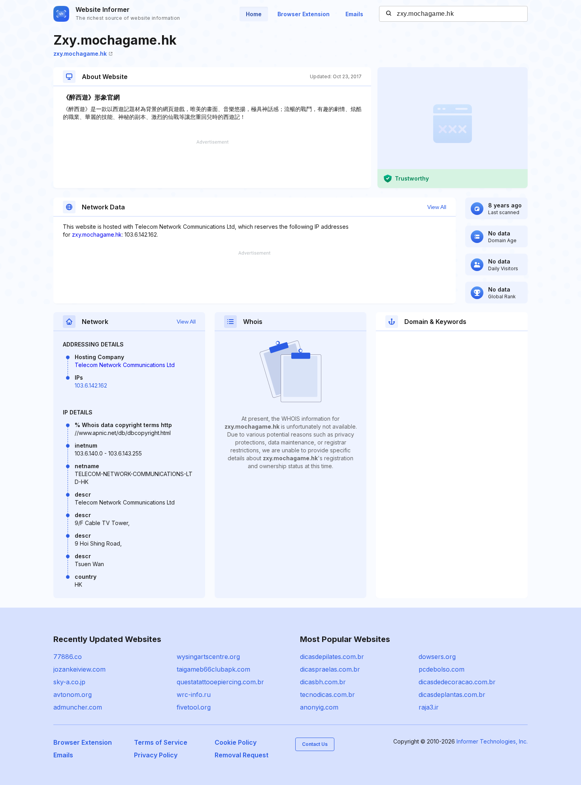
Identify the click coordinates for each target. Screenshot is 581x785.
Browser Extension (303, 14)
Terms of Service (160, 742)
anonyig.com (319, 707)
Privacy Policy (155, 755)
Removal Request (241, 755)
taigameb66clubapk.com (213, 669)
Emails (354, 14)
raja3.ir (429, 707)
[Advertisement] (212, 164)
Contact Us (315, 744)
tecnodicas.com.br (327, 694)
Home (254, 14)
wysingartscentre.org (208, 657)
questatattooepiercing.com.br (220, 682)
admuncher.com (77, 707)
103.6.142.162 (91, 385)
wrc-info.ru (194, 694)
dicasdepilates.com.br (332, 657)
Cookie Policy (236, 742)
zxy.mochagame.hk (80, 53)
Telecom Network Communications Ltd (125, 364)
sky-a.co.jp (69, 682)
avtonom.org (72, 694)
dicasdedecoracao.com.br (457, 682)
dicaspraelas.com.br (330, 669)
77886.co (67, 657)
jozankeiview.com (79, 669)
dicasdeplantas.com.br (452, 694)
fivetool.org (194, 707)
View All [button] (436, 207)
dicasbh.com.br (323, 682)
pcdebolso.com (441, 669)
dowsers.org (437, 657)
